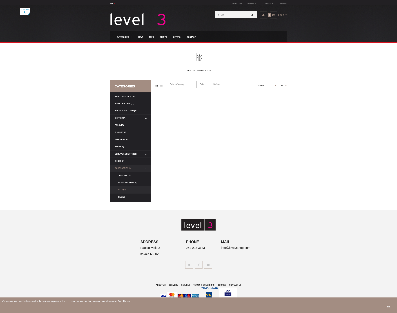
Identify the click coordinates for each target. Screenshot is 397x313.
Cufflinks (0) (124, 175)
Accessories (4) (123, 168)
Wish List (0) (252, 3)
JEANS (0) (119, 147)
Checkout (283, 3)
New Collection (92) (125, 96)
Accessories (199, 70)
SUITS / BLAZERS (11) (124, 104)
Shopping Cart (268, 3)
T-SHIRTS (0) (120, 132)
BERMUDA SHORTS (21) (126, 154)
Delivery (173, 285)
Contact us (235, 285)
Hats (208, 70)
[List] (161, 85)
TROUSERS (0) (121, 139)
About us (161, 285)
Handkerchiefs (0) (127, 182)
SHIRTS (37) (120, 118)
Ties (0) (121, 197)
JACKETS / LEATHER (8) (125, 111)
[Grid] (157, 85)
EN (111, 3)
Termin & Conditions (203, 285)
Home (188, 70)
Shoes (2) (119, 161)
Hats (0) (122, 190)
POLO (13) (119, 125)
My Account (237, 3)
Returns (185, 285)
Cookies (222, 285)
